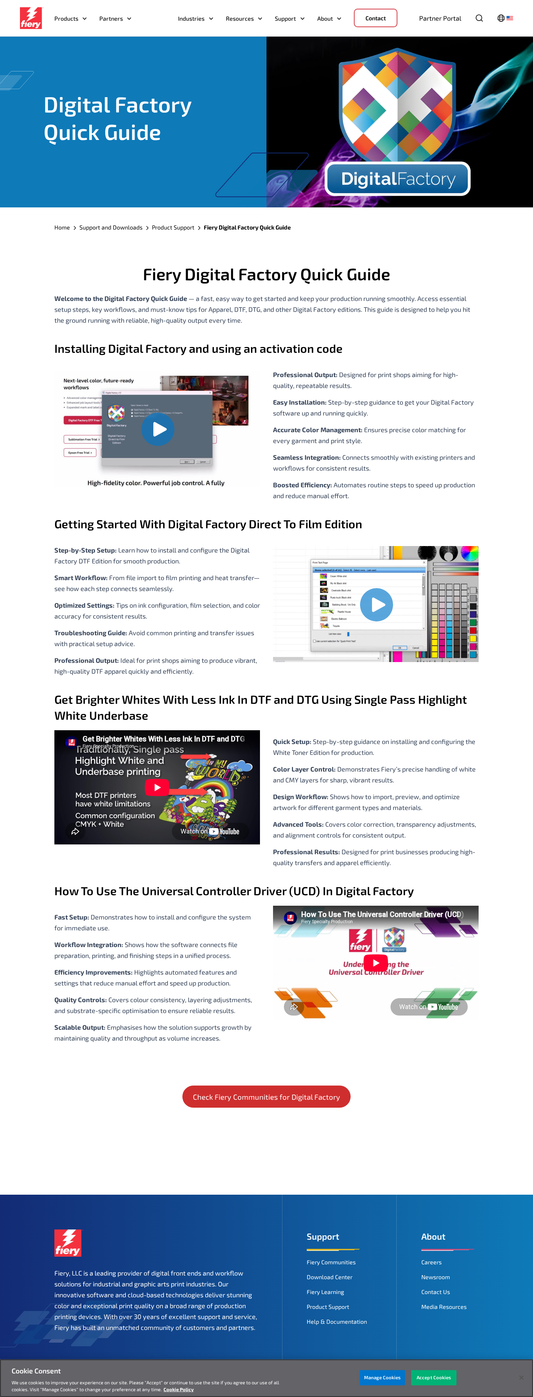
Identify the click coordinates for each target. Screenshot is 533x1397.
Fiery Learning (325, 1291)
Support (285, 18)
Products (66, 18)
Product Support (173, 227)
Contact (375, 18)
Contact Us (435, 1291)
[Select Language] (505, 18)
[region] (266, 1378)
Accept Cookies (434, 1377)
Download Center (329, 1276)
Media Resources (444, 1306)
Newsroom (435, 1276)
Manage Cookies (382, 1377)
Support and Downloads (110, 227)
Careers (431, 1261)
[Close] (521, 1378)
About (325, 18)
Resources (240, 18)
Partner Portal (440, 18)
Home (62, 227)
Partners (111, 18)
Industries (191, 18)
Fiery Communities (331, 1261)
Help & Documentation (337, 1321)
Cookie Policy (179, 1389)
